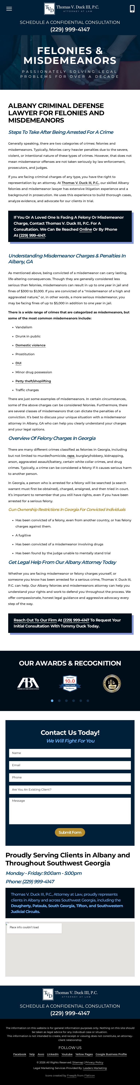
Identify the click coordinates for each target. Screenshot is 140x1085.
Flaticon (89, 1075)
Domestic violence (30, 345)
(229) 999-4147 (70, 29)
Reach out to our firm (35, 620)
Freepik (72, 1075)
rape (70, 456)
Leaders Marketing (95, 1068)
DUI (18, 363)
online (85, 229)
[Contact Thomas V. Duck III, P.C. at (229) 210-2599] (132, 8)
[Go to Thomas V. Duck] (71, 9)
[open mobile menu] (9, 8)
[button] (52, 700)
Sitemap (77, 1062)
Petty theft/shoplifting (33, 381)
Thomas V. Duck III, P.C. (80, 183)
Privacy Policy (94, 1062)
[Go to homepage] (70, 994)
